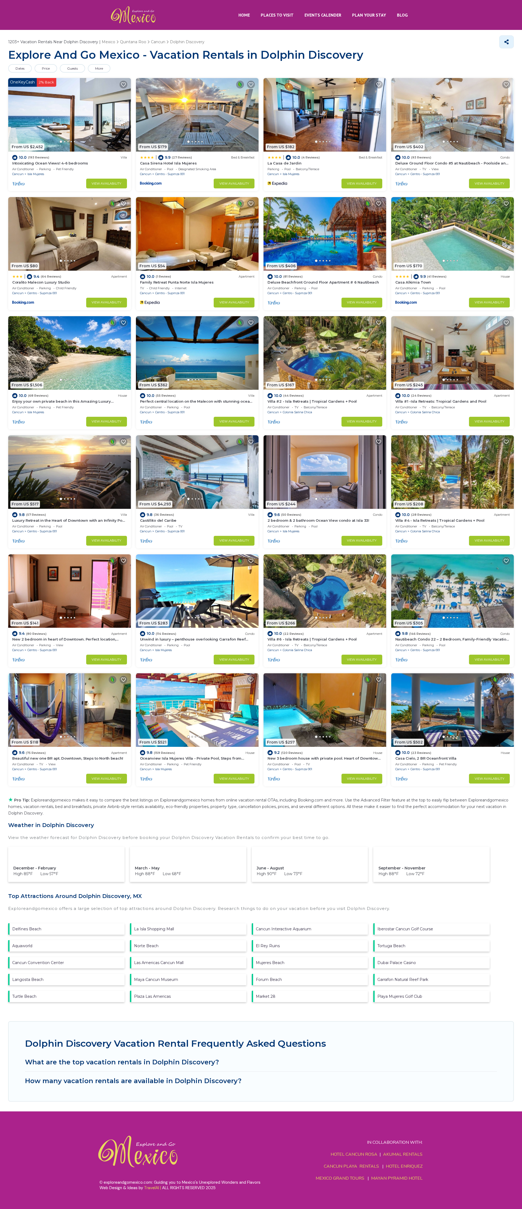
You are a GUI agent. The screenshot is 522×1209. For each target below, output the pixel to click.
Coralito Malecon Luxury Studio (41, 282)
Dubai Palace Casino (396, 962)
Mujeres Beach (270, 962)
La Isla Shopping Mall (154, 929)
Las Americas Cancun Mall (159, 962)
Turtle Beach (24, 996)
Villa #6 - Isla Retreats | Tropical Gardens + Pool (312, 639)
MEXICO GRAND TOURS (340, 1178)
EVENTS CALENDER (322, 15)
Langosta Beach (28, 979)
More (99, 68)
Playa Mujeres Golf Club (399, 996)
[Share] (506, 41)
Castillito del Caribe (158, 520)
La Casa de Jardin (285, 163)
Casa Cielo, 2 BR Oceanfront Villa (425, 758)
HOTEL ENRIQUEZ (404, 1166)
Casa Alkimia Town (413, 282)
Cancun (18, 174)
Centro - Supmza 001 (170, 174)
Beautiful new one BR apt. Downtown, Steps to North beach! (67, 758)
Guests (72, 68)
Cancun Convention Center (38, 962)
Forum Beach (269, 979)
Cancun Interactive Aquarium (283, 929)
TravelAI (151, 1188)
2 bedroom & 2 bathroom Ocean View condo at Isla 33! (318, 520)
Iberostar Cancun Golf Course (405, 929)
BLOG (402, 15)
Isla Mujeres (35, 174)
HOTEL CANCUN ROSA (354, 1154)
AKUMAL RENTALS (402, 1154)
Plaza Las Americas (152, 996)
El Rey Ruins (268, 945)
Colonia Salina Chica (297, 412)
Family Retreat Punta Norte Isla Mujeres (177, 282)
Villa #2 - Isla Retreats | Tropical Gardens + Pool (312, 401)
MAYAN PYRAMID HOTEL (395, 1178)
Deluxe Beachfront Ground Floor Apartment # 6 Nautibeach (323, 282)
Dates (19, 68)
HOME (244, 15)
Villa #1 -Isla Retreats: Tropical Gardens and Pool (440, 401)
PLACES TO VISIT (277, 15)
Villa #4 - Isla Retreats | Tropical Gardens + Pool (439, 520)
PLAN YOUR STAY (369, 15)
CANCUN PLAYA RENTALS (351, 1166)
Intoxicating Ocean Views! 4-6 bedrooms (50, 163)
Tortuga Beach (391, 945)
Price (46, 68)
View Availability (106, 183)
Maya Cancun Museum (156, 979)
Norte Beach (146, 945)
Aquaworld (22, 945)
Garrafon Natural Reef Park (402, 979)
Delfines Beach (26, 929)
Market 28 (265, 996)
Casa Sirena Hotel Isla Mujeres (168, 163)
